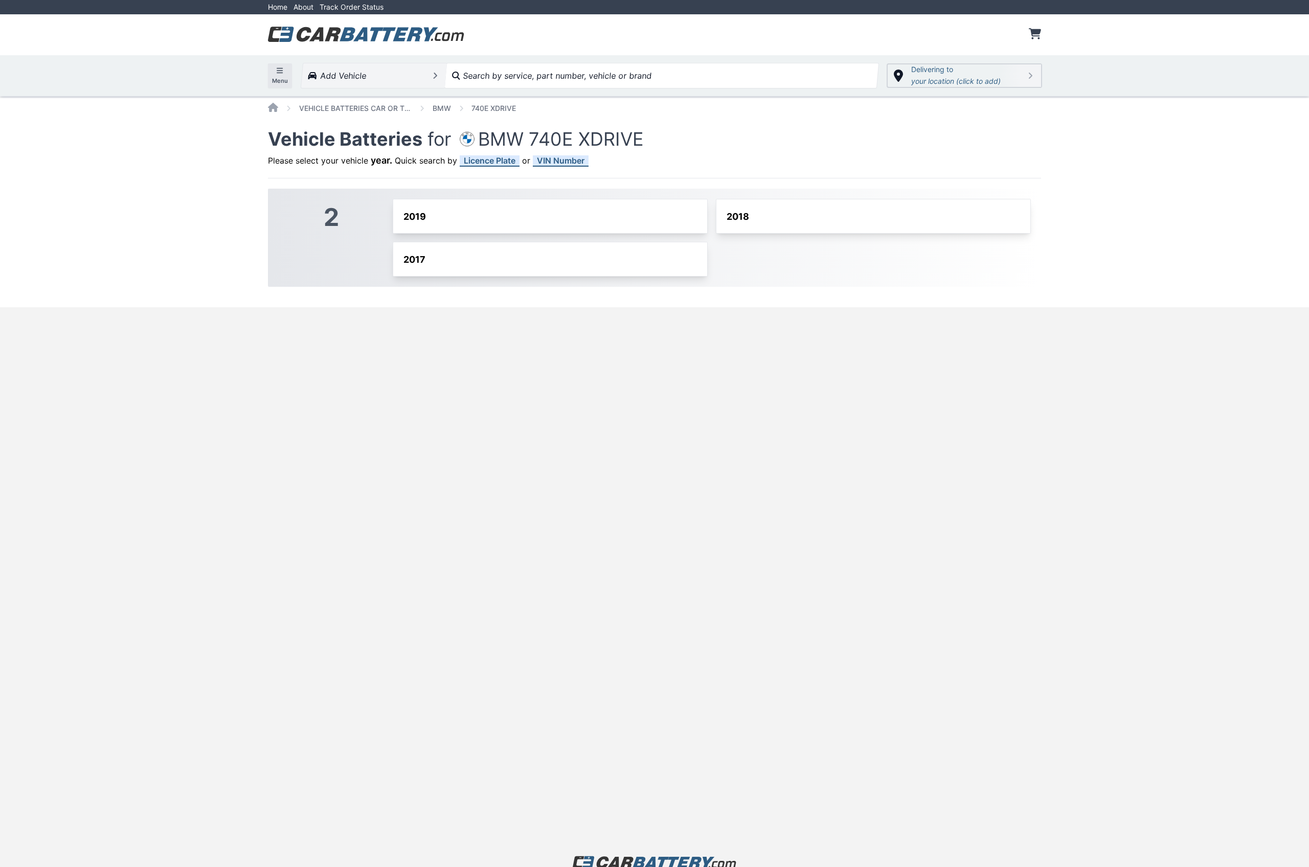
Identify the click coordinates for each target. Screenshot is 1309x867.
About (303, 7)
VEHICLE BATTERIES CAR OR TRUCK (355, 108)
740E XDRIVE (493, 108)
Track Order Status (351, 7)
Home (277, 7)
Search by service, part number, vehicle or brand (556, 76)
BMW (442, 108)
